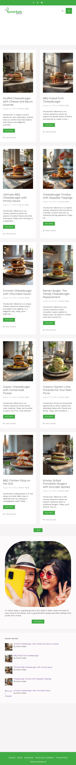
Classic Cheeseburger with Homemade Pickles (16, 390)
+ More (38, 530)
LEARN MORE (38, 621)
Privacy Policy (62, 758)
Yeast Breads (11, 137)
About (19, 758)
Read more (9, 130)
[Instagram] (37, 2)
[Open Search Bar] (62, 11)
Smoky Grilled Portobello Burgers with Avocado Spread (56, 483)
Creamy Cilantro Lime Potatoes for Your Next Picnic (57, 390)
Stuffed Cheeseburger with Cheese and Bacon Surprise (18, 101)
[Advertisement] (38, 31)
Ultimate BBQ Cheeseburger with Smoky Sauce (15, 198)
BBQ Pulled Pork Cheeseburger (53, 100)
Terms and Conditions (44, 758)
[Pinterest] (41, 2)
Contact (11, 758)
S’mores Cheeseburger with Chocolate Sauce (17, 292)
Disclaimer (28, 758)
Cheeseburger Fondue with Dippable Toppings (57, 196)
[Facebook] (33, 2)
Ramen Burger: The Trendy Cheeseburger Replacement (56, 294)
